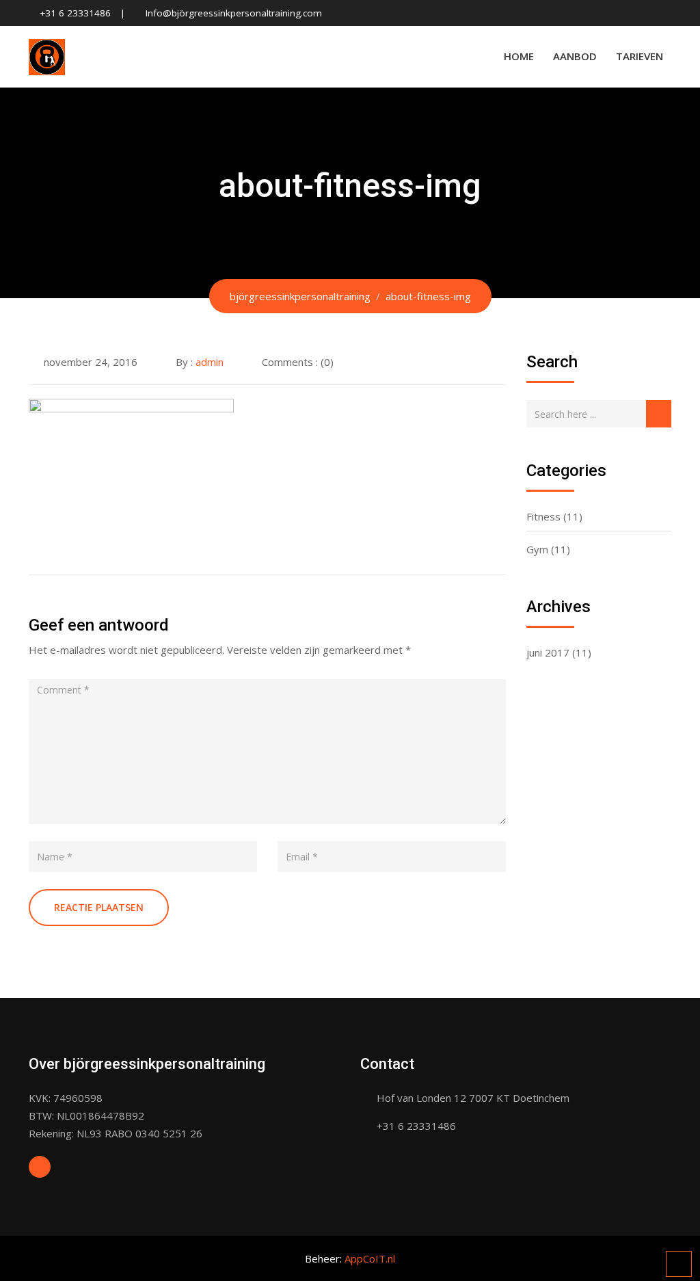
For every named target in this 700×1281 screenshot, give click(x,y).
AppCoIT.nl (370, 1258)
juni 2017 (547, 652)
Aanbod (575, 56)
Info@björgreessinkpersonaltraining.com (234, 13)
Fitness (543, 516)
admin (210, 362)
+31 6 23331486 (75, 13)
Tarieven (639, 56)
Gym (537, 549)
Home (519, 56)
